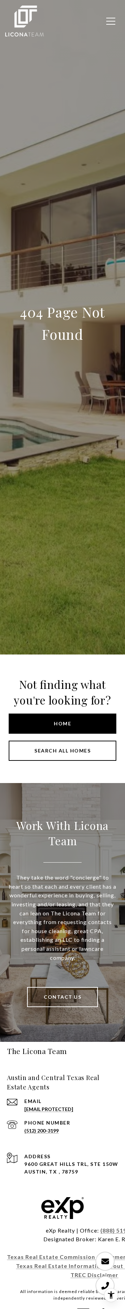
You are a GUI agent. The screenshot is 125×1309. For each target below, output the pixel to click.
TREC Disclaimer (94, 1274)
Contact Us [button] (62, 997)
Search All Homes (62, 751)
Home (62, 723)
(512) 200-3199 (41, 1131)
